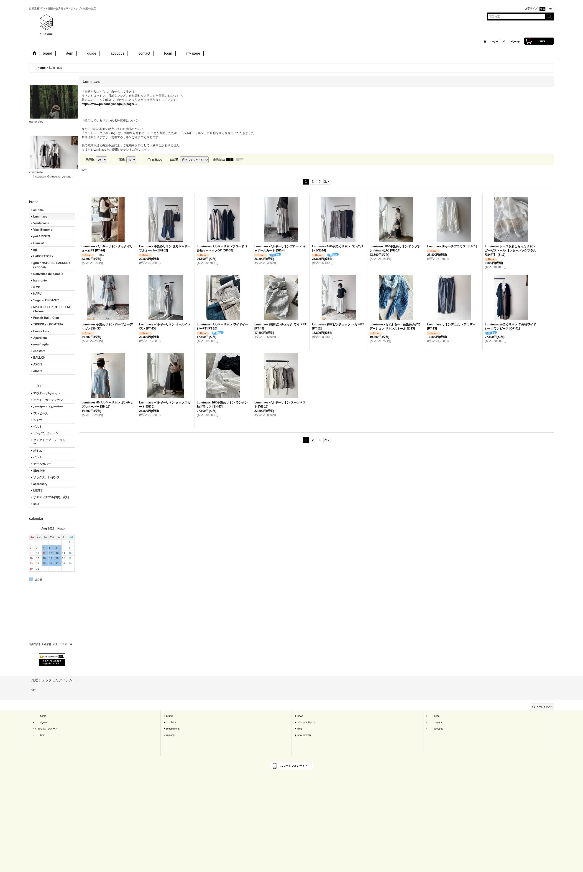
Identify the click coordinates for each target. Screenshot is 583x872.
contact (435, 722)
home (40, 716)
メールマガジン (306, 722)
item (171, 722)
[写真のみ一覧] (231, 159)
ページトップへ (544, 706)
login (492, 41)
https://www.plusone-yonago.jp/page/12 (109, 104)
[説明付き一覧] (241, 159)
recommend (172, 728)
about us (436, 728)
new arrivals (304, 735)
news (300, 716)
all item (38, 210)
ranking (170, 735)
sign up (513, 41)
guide (434, 716)
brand (169, 716)
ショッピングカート (46, 728)
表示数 (90, 159)
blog (299, 728)
